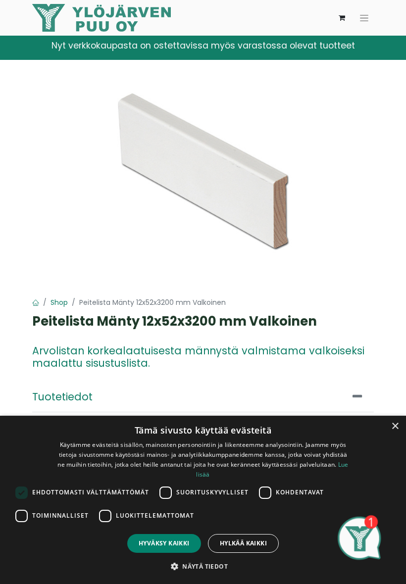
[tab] (203, 397)
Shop (59, 302)
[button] (203, 566)
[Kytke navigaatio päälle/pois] (364, 18)
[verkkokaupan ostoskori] (342, 18)
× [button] (395, 426)
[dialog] (203, 500)
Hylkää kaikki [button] (243, 543)
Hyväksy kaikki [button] (164, 543)
